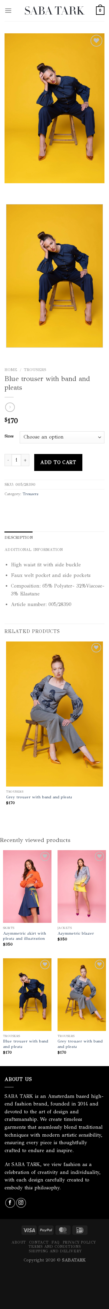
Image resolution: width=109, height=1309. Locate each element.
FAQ (55, 1242)
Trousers (35, 369)
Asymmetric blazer (76, 933)
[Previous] (10, 189)
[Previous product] (10, 407)
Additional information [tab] (34, 549)
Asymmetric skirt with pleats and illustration (24, 936)
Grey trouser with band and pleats (39, 797)
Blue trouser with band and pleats (25, 1044)
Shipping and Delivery (55, 1251)
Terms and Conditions (54, 1246)
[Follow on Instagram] (21, 1203)
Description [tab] (19, 537)
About (19, 1242)
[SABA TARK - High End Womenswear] (54, 10)
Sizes (9, 436)
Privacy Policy (79, 1242)
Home (11, 369)
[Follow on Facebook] (10, 1203)
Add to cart (58, 462)
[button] (8, 10)
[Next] (27, 189)
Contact (38, 1242)
